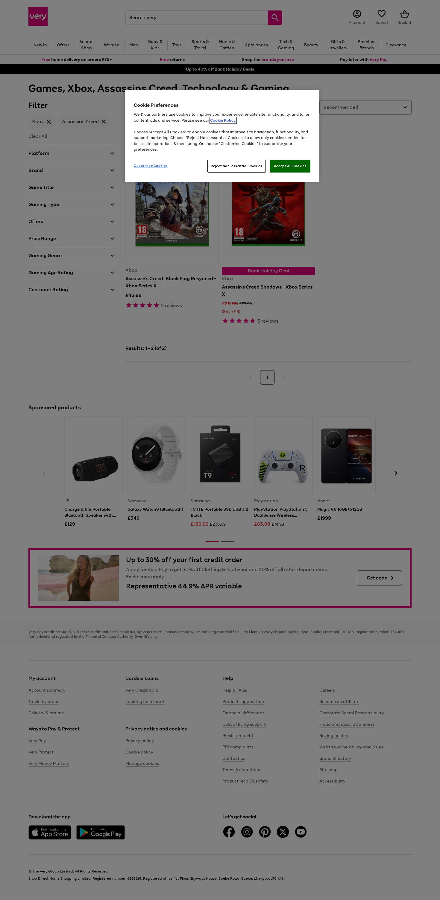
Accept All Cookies (290, 166)
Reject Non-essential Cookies (237, 166)
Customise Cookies (151, 165)
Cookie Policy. (223, 120)
